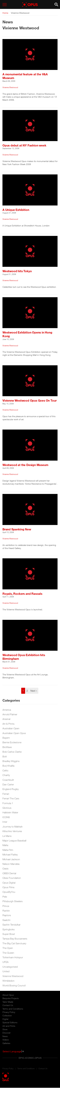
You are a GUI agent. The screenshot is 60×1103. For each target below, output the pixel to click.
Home (5, 13)
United (5, 971)
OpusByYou (8, 891)
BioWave (7, 747)
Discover (6, 1032)
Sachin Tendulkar (11, 924)
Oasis (5, 868)
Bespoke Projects (10, 998)
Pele (4, 896)
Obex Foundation (11, 877)
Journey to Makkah (12, 826)
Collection (7, 1015)
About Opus (8, 995)
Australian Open (10, 728)
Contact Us (7, 1005)
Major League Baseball (14, 840)
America (6, 709)
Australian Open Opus (14, 733)
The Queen (8, 952)
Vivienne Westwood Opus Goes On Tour (29, 400)
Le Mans (7, 836)
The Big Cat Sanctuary (14, 943)
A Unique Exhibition (15, 209)
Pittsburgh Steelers (12, 901)
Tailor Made (7, 1001)
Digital (5, 1019)
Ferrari (5, 793)
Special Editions (9, 1022)
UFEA (5, 962)
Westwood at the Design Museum (25, 465)
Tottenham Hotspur (12, 957)
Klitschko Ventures (12, 831)
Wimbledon (8, 980)
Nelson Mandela (10, 863)
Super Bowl (8, 934)
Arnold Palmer (9, 714)
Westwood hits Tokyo (17, 271)
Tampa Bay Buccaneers (14, 938)
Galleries (6, 1043)
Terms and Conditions (12, 1008)
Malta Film (7, 849)
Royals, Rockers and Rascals (22, 593)
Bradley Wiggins (11, 761)
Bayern (6, 737)
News (5, 1036)
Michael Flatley (10, 854)
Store (4, 1029)
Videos (5, 1039)
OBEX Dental (9, 873)
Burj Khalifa (8, 765)
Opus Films (8, 887)
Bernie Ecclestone (11, 742)
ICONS (6, 817)
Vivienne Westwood (10, 87)
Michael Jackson (11, 859)
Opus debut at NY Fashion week (24, 145)
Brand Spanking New (16, 529)
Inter (4, 821)
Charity (6, 775)
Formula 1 (7, 803)
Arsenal (6, 719)
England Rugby (10, 789)
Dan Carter (8, 784)
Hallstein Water (10, 812)
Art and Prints (8, 1026)
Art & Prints (8, 723)
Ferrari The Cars (10, 798)
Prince (5, 906)
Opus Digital (8, 882)
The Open (7, 948)
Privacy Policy (8, 1012)
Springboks (8, 929)
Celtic (5, 770)
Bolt (4, 756)
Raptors (6, 915)
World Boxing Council (14, 985)
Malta (5, 845)
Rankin (6, 910)
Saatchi (6, 920)
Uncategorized (10, 966)
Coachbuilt (8, 779)
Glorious (6, 807)
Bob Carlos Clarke (12, 751)
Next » (33, 690)
